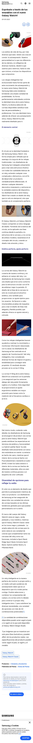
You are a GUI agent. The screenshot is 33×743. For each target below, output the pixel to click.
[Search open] (21, 3)
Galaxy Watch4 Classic (11, 657)
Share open (28, 24)
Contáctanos (5, 720)
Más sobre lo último (16, 694)
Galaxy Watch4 (8, 653)
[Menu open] (29, 3)
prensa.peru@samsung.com (11, 687)
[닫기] (29, 722)
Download (24, 24)
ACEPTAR (25, 738)
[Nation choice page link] (25, 3)
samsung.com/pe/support (11, 680)
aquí (19, 733)
